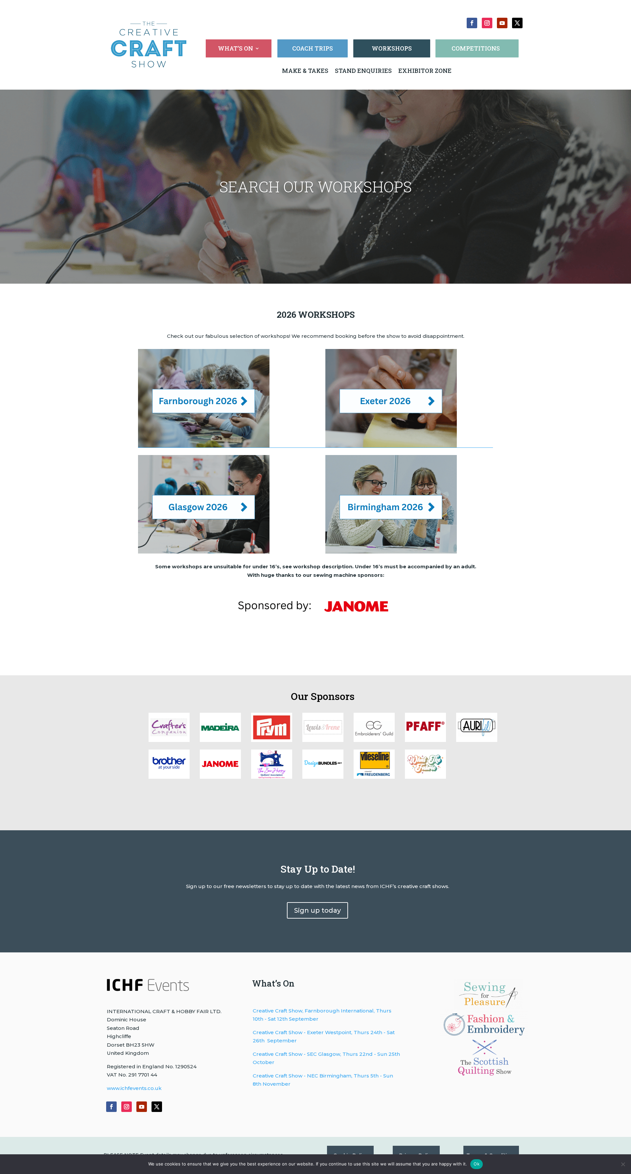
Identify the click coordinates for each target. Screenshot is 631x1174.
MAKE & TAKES (306, 71)
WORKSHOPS (392, 48)
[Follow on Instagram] (487, 23)
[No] (622, 1164)
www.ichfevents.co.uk (134, 1088)
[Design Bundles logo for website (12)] (374, 777)
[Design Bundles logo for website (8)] (271, 740)
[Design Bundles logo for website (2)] (220, 777)
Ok (476, 1163)
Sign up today (317, 910)
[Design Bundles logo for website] (322, 777)
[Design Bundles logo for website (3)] (169, 777)
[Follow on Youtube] (502, 23)
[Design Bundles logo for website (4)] (476, 740)
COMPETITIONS (476, 48)
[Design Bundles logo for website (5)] (425, 740)
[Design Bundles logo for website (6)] (374, 740)
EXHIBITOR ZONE (424, 71)
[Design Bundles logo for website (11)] (425, 777)
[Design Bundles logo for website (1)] (271, 777)
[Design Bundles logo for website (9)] (220, 740)
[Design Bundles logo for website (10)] (169, 740)
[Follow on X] (517, 23)
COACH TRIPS (312, 48)
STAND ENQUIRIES (363, 71)
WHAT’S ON (235, 49)
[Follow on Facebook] (472, 23)
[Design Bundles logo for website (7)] (322, 740)
